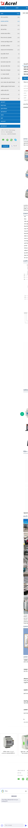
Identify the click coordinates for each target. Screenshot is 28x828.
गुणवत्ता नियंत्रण (4, 108)
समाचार (2, 115)
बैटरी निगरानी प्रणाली (10, 94)
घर (5, 8)
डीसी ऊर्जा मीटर (10, 25)
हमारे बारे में (3, 102)
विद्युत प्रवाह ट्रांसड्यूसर (10, 70)
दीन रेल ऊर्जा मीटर (10, 17)
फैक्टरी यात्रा (3, 105)
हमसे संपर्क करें (3, 111)
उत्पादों (17, 8)
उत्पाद (10, 13)
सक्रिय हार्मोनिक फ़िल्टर (10, 78)
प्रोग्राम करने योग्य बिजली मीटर (10, 49)
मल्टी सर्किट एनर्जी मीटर (10, 45)
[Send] (26, 825)
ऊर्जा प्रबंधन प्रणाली (10, 98)
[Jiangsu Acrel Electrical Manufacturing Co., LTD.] (3, 139)
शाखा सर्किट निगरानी (10, 53)
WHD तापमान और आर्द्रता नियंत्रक (10, 82)
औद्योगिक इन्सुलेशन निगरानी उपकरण (10, 86)
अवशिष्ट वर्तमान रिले (10, 90)
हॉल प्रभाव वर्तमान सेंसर (10, 66)
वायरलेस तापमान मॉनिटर (10, 33)
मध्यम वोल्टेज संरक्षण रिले (10, 62)
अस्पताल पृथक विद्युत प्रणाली (10, 41)
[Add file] (2, 825)
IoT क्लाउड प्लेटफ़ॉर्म (10, 74)
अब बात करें (3, 121)
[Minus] (26, 791)
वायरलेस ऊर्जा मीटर (10, 21)
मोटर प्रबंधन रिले (10, 58)
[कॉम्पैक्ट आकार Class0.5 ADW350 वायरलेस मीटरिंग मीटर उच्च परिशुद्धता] (8, 742)
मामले (2, 118)
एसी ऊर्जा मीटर (10, 29)
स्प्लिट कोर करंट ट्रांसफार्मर (10, 37)
